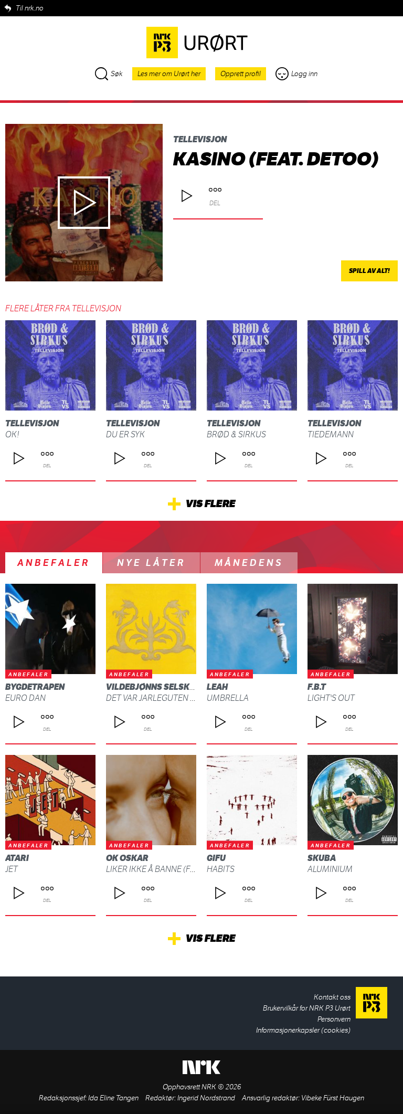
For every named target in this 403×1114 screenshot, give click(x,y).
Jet (11, 869)
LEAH (217, 687)
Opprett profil (240, 73)
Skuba (321, 858)
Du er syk (125, 434)
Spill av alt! (369, 271)
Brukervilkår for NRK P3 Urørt (307, 1008)
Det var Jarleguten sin (154, 698)
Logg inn (304, 73)
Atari (17, 858)
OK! (12, 434)
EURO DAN (25, 698)
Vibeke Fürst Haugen (332, 1098)
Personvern (334, 1019)
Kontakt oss (332, 997)
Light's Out (331, 698)
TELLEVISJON (200, 139)
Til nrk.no (30, 8)
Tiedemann (330, 434)
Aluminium (330, 869)
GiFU (216, 858)
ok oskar (127, 858)
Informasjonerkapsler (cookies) (303, 1030)
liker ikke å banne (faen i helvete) (176, 869)
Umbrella (228, 698)
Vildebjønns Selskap (153, 687)
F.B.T (316, 687)
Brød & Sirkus (236, 434)
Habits (221, 869)
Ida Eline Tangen (113, 1098)
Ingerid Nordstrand (206, 1098)
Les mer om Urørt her (168, 73)
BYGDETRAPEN (35, 687)
